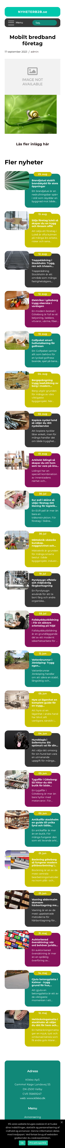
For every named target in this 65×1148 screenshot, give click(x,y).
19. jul (42, 573)
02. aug (42, 413)
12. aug (42, 253)
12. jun (42, 653)
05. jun (42, 693)
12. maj (42, 1013)
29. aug (42, 174)
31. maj (42, 933)
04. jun (42, 733)
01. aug (42, 453)
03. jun (42, 773)
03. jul (42, 613)
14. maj (42, 973)
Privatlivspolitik (37, 1143)
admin (34, 51)
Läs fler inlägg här (32, 144)
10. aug (42, 333)
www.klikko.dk (36, 1098)
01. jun (42, 853)
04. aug (42, 373)
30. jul (42, 493)
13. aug (42, 214)
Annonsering (32, 1117)
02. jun (42, 813)
